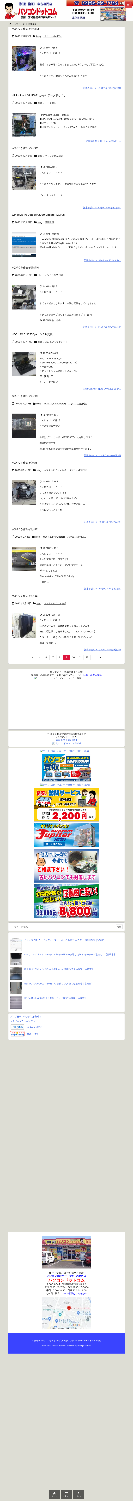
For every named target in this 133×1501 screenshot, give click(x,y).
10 (73, 657)
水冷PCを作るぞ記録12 (25, 28)
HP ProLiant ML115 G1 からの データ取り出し (39, 95)
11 (80, 657)
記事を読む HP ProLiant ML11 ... (103, 141)
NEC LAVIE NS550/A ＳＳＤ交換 (32, 334)
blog (38, 36)
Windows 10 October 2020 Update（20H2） (39, 214)
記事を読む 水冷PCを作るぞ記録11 (102, 207)
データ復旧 (50, 102)
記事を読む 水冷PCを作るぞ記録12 (102, 88)
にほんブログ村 (34, 1026)
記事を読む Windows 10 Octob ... (102, 260)
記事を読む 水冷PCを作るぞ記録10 (102, 327)
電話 (66, 740)
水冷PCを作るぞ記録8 (25, 462)
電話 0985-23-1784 (55, 1287)
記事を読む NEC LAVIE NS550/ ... (102, 388)
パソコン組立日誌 (52, 36)
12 (87, 657)
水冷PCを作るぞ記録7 (24, 529)
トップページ (18, 24)
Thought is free (84, 1345)
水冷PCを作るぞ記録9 (25, 396)
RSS (29, 1033)
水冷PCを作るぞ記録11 (25, 148)
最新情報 (49, 222)
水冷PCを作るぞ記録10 (25, 267)
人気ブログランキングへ (22, 1021)
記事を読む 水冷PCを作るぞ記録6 (102, 649)
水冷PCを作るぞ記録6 (25, 595)
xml (36, 1033)
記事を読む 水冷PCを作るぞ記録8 (102, 522)
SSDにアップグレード (56, 341)
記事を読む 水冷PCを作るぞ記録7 (102, 588)
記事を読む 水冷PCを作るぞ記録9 (102, 455)
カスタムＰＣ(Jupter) (55, 403)
